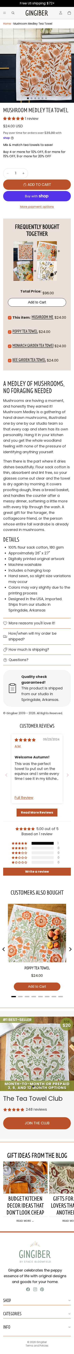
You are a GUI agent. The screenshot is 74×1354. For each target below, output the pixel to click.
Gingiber (42, 1342)
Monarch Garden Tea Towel (33, 345)
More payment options (37, 206)
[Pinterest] (42, 1289)
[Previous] (4, 949)
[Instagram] (35, 1289)
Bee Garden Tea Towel (29, 359)
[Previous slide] (6, 775)
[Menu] (4, 12)
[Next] (70, 949)
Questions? (18, 659)
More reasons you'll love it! (32, 623)
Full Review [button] (24, 797)
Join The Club (37, 1123)
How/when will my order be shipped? (32, 636)
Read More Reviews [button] (37, 812)
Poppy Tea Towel (25, 331)
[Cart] (69, 13)
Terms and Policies (37, 1345)
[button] (14, 118)
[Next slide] (68, 775)
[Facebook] (28, 1289)
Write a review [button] (37, 871)
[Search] (13, 13)
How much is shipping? (29, 649)
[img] (25, 739)
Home (7, 24)
